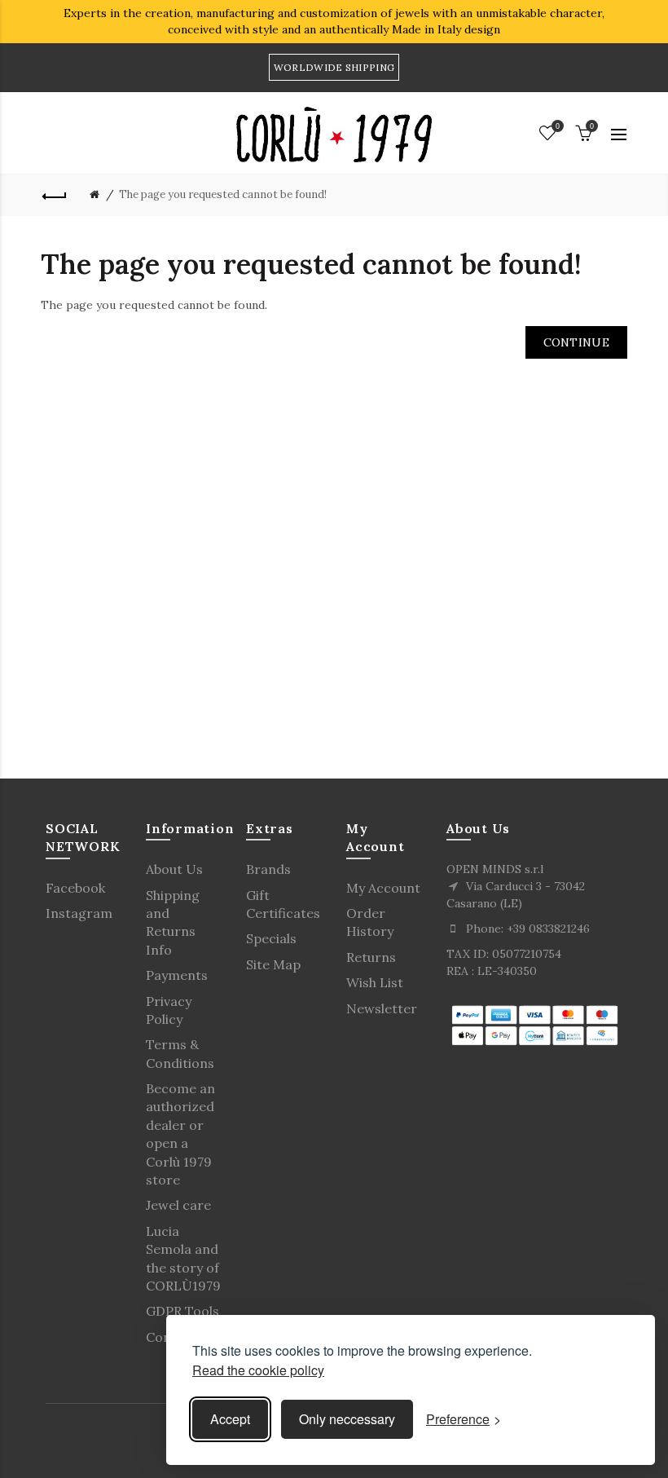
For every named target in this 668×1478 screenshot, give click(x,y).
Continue (576, 342)
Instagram (79, 913)
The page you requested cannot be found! (223, 194)
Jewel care (178, 1205)
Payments (177, 975)
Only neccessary (347, 1419)
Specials (271, 938)
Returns (371, 957)
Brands (268, 869)
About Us (174, 869)
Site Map (273, 964)
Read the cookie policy (258, 1370)
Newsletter (381, 1008)
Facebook (75, 888)
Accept (230, 1419)
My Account (383, 888)
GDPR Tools (182, 1311)
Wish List (374, 982)
